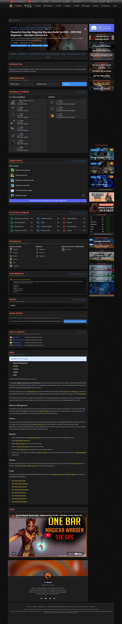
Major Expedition (81, 452)
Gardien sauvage (21, 195)
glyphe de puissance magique (67, 104)
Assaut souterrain (21, 175)
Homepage (14, 27)
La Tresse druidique (17, 97)
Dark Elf (15, 253)
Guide (84, 54)
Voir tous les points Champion (79, 212)
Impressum (70, 606)
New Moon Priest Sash (19, 495)
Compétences (22, 54)
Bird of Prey (77, 463)
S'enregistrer (102, 1)
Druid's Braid (82, 394)
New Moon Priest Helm (19, 481)
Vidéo (48, 57)
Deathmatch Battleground (18, 1)
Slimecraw (75, 391)
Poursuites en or (34, 1)
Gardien (45, 45)
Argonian (16, 266)
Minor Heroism (38, 424)
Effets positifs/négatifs (74, 54)
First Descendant (78, 1)
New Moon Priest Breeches (20, 490)
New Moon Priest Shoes (19, 498)
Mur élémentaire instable (24, 190)
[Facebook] (54, 598)
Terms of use (77, 606)
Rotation (16, 369)
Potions (15, 366)
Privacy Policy (42, 606)
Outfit (15, 375)
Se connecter (94, 1)
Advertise (85, 606)
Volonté (51, 97)
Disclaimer (92, 606)
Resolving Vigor (32, 466)
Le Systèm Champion (34, 54)
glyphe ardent (23, 104)
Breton (15, 259)
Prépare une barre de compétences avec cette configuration (48, 201)
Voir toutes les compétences (79, 160)
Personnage (45, 54)
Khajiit (15, 256)
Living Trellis (22, 466)
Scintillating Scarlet (57, 474)
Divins (21, 109)
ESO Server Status (56, 1)
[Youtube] (50, 598)
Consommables (55, 54)
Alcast (16, 43)
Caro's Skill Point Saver (56, 318)
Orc (14, 262)
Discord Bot (45, 1)
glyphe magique (24, 110)
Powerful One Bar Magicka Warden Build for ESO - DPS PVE (27, 29)
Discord (29, 606)
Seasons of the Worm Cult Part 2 (19, 45)
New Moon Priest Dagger (19, 501)
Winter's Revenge (23, 446)
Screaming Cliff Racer (34, 437)
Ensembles (13, 54)
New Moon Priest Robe (19, 492)
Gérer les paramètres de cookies (56, 606)
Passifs (63, 54)
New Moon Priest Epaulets (20, 484)
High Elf (15, 249)
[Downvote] (85, 31)
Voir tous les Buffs (82, 332)
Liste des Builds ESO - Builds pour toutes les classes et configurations (38, 27)
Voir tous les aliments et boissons (78, 273)
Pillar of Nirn (64, 391)
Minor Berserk (43, 452)
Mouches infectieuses (23, 170)
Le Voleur (68, 249)
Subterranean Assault (21, 440)
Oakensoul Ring (32, 391)
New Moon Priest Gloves (19, 487)
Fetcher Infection (20, 443)
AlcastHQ (67, 1)
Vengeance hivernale (22, 185)
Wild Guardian (21, 449)
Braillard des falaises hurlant (25, 180)
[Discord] (45, 598)
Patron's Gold (70, 474)
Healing (15, 372)
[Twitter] (41, 598)
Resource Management (20, 363)
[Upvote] (85, 26)
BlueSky (35, 606)
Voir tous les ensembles (80, 92)
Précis (21, 102)
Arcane (60, 102)
